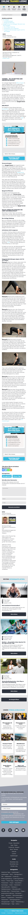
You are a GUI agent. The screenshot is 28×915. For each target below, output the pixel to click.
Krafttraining (20, 172)
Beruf (11, 874)
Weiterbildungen (5, 903)
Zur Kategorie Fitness (14, 699)
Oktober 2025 (13, 866)
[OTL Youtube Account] (16, 830)
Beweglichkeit (7, 476)
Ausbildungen (14, 855)
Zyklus (17, 903)
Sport (2, 895)
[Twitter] (6, 470)
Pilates (22, 891)
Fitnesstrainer (4, 882)
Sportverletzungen (17, 895)
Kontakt (3, 913)
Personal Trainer (15, 891)
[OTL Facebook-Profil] (3, 830)
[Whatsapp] (8, 470)
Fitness (3, 880)
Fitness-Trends (18, 880)
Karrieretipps (4, 885)
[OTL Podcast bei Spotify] (23, 830)
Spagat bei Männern (9, 22)
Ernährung (15, 876)
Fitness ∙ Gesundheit (14, 843)
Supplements (10, 897)
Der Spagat (6, 19)
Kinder (11, 885)
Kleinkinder (17, 885)
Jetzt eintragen (14, 822)
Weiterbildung (19, 901)
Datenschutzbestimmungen (7, 813)
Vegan (12, 901)
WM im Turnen (20, 83)
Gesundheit (18, 882)
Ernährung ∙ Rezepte (14, 847)
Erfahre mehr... (6, 58)
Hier (8, 242)
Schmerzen (18, 893)
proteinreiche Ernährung (7, 893)
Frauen (11, 882)
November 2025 (14, 864)
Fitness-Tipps (17, 476)
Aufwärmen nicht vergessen (11, 28)
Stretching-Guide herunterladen (14, 158)
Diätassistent (8, 876)
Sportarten (8, 895)
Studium (3, 897)
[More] (11, 470)
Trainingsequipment (15, 899)
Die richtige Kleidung (9, 27)
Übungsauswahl (5, 901)
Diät (2, 876)
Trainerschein (4, 899)
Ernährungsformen (18, 878)
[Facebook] (3, 470)
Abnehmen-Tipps (5, 872)
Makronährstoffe (5, 887)
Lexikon (14, 853)
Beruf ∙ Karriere (14, 849)
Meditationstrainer (6, 889)
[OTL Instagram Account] (10, 830)
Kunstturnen (5, 109)
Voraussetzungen (8, 21)
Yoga (22, 117)
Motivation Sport (5, 891)
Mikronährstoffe (16, 889)
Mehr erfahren (14, 614)
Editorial (14, 851)
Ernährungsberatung (6, 878)
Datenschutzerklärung (21, 913)
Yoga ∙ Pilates (14, 845)
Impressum (10, 913)
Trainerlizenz (19, 897)
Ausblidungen (4, 874)
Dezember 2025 (14, 862)
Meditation (14, 887)
